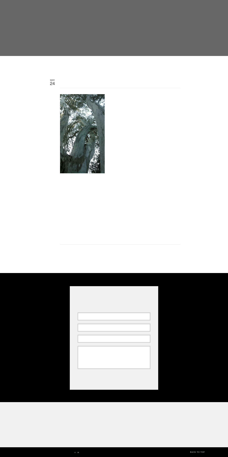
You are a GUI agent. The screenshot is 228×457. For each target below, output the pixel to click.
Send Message (91, 376)
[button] (211, 7)
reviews (104, 7)
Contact (191, 7)
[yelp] (78, 452)
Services (119, 7)
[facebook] (75, 452)
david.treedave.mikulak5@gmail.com (89, 436)
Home (76, 7)
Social (167, 7)
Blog (179, 7)
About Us (89, 7)
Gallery (133, 7)
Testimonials (151, 7)
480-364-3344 (90, 431)
